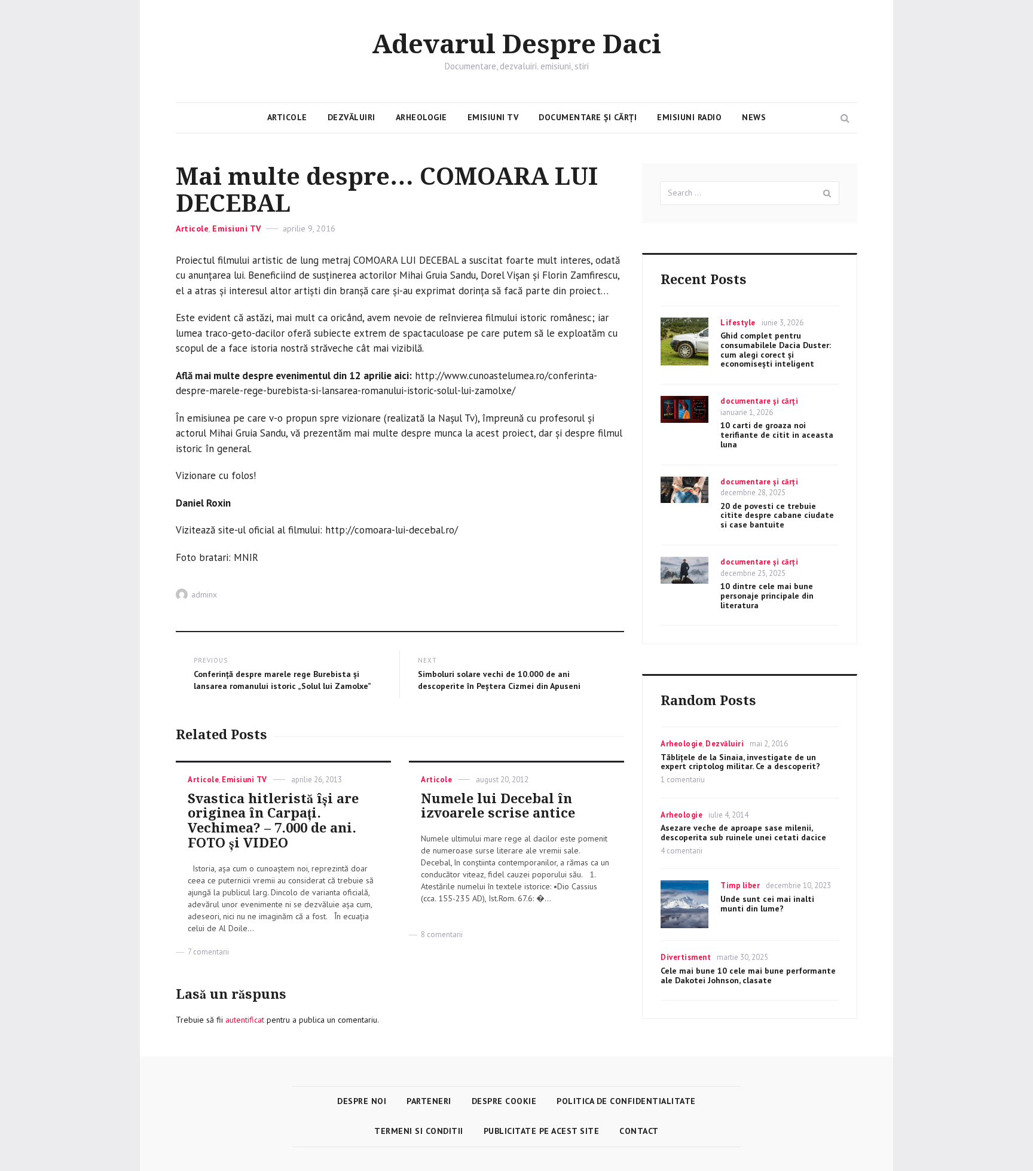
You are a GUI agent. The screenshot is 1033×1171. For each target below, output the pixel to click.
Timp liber (740, 885)
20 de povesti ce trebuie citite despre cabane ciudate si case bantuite (777, 515)
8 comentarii (442, 934)
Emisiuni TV (493, 117)
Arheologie (421, 117)
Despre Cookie (504, 1101)
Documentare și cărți (588, 117)
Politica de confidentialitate (626, 1101)
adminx (204, 594)
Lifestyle (738, 323)
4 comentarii (681, 851)
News (754, 117)
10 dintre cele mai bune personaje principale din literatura (767, 596)
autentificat (244, 1019)
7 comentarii (208, 952)
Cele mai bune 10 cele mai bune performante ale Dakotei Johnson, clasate (748, 975)
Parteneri (429, 1101)
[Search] (827, 193)
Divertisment (686, 957)
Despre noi (361, 1101)
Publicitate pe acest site (542, 1131)
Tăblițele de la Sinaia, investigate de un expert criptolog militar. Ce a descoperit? (740, 762)
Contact (639, 1131)
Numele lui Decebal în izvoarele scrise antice (498, 806)
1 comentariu (683, 779)
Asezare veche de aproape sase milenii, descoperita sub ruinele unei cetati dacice (743, 832)
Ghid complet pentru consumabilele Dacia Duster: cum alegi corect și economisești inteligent (775, 349)
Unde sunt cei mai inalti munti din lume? (767, 904)
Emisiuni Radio (689, 117)
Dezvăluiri (351, 117)
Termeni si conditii (418, 1131)
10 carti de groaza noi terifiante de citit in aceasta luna (776, 435)
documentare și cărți (759, 401)
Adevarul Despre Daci (516, 45)
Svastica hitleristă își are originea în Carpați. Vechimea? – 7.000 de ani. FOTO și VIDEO (273, 820)
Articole (287, 117)
